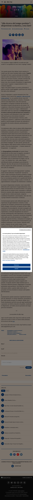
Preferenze (16, 265)
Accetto (16, 268)
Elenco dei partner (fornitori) (9, 260)
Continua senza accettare (25, 229)
